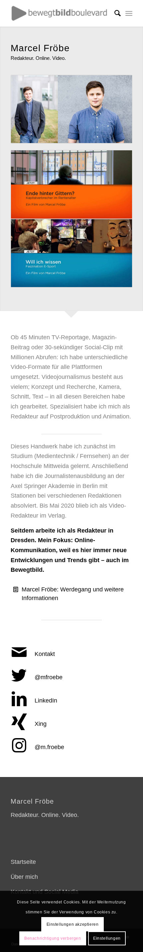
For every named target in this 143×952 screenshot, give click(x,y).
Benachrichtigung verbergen (52, 938)
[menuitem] (114, 13)
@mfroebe (49, 677)
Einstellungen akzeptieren (73, 924)
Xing (41, 723)
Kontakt (45, 654)
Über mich (24, 876)
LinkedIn (46, 700)
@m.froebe (49, 747)
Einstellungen (107, 938)
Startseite (23, 862)
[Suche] (114, 13)
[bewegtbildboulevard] (59, 13)
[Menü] (128, 13)
